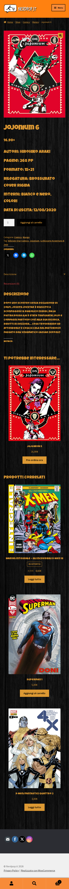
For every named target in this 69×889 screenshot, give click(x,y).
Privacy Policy (11, 870)
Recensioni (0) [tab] (11, 283)
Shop (17, 22)
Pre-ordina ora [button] (34, 460)
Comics (26, 22)
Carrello (53, 880)
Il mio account (11, 883)
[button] (60, 35)
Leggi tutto (34, 579)
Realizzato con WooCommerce (38, 870)
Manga (35, 22)
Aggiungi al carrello (31, 222)
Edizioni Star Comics (18, 240)
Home (10, 22)
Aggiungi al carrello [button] (34, 693)
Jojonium (34, 240)
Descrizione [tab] (10, 274)
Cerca (34, 883)
